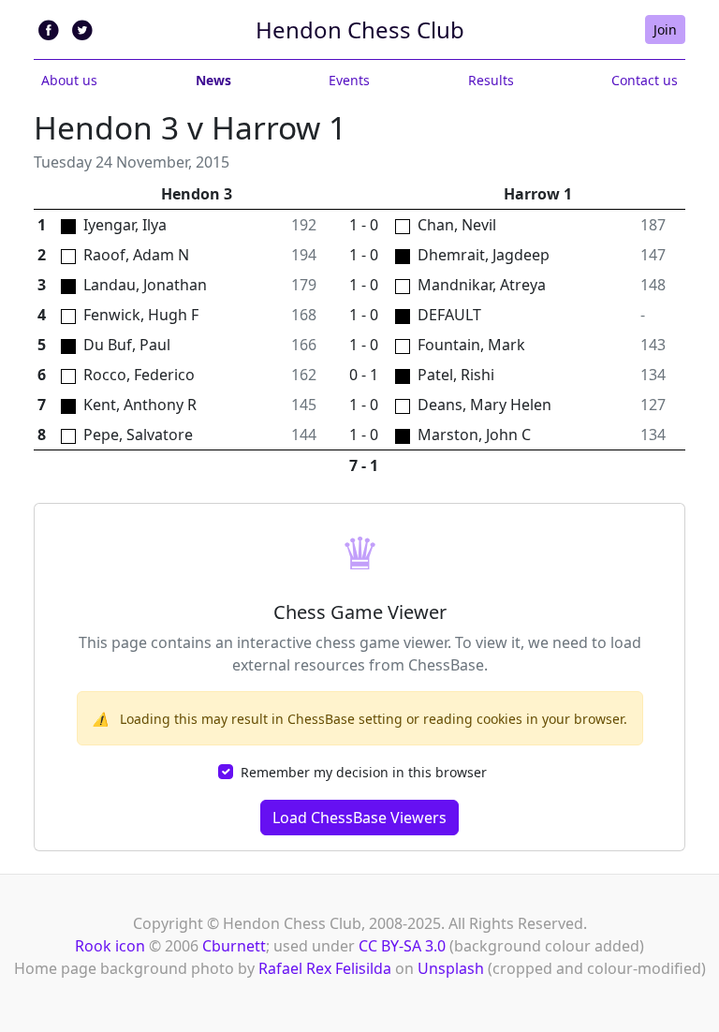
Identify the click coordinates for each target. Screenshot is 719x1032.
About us (69, 80)
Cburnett (234, 946)
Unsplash (451, 968)
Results (491, 80)
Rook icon (110, 946)
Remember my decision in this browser (364, 772)
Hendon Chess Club (360, 29)
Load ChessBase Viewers (359, 817)
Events (349, 80)
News (213, 80)
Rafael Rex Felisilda (324, 968)
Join (665, 29)
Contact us (644, 80)
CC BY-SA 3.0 (402, 946)
